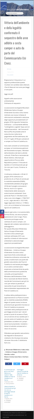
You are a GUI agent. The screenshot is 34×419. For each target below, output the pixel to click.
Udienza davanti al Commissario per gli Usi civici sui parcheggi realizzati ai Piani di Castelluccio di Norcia (10, 392)
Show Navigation (27, 15)
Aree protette (10, 75)
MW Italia (9, 69)
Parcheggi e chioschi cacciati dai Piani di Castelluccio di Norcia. (22, 372)
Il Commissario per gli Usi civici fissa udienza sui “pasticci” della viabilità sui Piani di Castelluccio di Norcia (9, 375)
